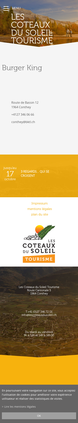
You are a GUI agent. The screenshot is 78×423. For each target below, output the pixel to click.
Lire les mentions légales (20, 406)
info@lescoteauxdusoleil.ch (39, 315)
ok (39, 415)
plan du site (39, 214)
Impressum (39, 203)
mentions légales (39, 209)
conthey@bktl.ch (23, 122)
